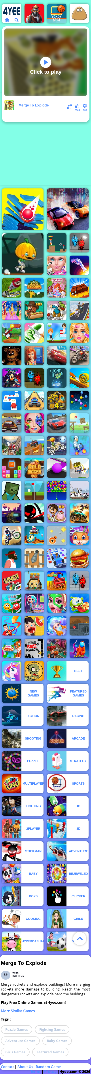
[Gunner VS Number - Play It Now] (34, 558)
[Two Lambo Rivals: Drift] (68, 209)
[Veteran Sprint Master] (34, 400)
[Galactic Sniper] (11, 513)
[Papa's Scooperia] (56, 513)
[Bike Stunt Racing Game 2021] (79, 355)
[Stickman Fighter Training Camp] (34, 648)
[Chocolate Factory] (79, 288)
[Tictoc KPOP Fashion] (34, 603)
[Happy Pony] (11, 671)
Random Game (48, 1066)
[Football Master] (56, 333)
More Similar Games (18, 1010)
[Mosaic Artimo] (11, 648)
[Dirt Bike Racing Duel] (11, 535)
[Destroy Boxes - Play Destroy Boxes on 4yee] (56, 535)
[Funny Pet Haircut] (79, 535)
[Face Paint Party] (34, 423)
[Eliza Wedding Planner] (56, 265)
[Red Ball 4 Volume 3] (79, 626)
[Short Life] (11, 558)
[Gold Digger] (34, 468)
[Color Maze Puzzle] (56, 468)
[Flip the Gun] (79, 265)
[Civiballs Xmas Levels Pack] (11, 603)
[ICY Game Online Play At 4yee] (56, 310)
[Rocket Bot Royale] (34, 535)
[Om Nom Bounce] (79, 603)
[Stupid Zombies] (34, 671)
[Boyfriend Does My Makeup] (56, 603)
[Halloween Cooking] (56, 648)
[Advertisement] (45, 138)
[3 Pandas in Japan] (79, 490)
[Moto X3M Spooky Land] (56, 445)
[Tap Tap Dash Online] (11, 400)
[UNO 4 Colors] (11, 580)
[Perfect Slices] (34, 333)
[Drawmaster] (11, 626)
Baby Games (57, 1040)
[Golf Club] (56, 242)
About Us (25, 1066)
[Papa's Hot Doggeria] (34, 310)
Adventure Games (20, 1040)
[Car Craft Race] (56, 558)
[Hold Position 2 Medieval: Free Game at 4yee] (79, 468)
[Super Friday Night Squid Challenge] (11, 378)
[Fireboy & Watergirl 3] (79, 580)
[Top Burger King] (79, 558)
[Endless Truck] (34, 445)
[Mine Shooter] (11, 490)
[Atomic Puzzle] (79, 400)
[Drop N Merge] (11, 468)
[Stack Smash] (23, 209)
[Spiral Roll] (79, 378)
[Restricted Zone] (34, 13)
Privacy (50, 1071)
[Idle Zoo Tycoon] (34, 288)
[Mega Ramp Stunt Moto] (79, 310)
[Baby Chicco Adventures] (11, 333)
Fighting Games (52, 1029)
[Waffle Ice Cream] (34, 626)
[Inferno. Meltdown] (34, 580)
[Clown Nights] (11, 355)
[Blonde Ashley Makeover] (79, 333)
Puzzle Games (16, 1029)
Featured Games (50, 1052)
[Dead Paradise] (79, 513)
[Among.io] (79, 648)
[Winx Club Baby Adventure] (56, 288)
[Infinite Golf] (34, 490)
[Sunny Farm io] (56, 580)
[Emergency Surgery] (56, 626)
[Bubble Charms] (56, 490)
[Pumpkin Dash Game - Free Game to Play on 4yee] (23, 254)
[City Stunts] (56, 423)
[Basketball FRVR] (56, 13)
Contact (7, 1066)
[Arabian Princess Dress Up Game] (11, 310)
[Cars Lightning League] (56, 355)
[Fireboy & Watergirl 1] (34, 378)
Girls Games (15, 1052)
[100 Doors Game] (34, 355)
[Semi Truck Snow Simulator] (11, 445)
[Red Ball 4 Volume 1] (79, 423)
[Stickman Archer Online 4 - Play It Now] (34, 513)
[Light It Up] (56, 378)
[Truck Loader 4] (56, 400)
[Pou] (79, 13)
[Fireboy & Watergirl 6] (79, 242)
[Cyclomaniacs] (79, 445)
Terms (35, 1071)
